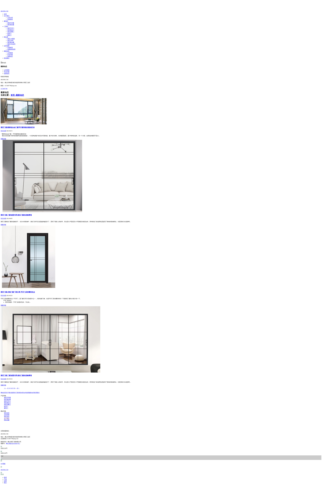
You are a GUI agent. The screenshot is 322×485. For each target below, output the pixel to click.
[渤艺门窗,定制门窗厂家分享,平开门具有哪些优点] (29, 288)
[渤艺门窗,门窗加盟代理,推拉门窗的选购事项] (44, 211)
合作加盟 (26, 392)
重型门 (9, 35)
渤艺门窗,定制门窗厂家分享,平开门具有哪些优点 (18, 292)
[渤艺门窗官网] (17, 6)
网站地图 (6, 420)
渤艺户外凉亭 (11, 44)
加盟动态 (10, 56)
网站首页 (3, 392)
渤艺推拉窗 (10, 24)
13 (9, 388)
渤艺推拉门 (10, 30)
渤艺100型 (10, 40)
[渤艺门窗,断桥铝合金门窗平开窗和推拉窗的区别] (24, 124)
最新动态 (20, 95)
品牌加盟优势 (11, 49)
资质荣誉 (10, 19)
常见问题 (10, 54)
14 (11, 388)
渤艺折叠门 (10, 31)
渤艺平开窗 (10, 23)
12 (7, 388)
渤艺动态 (6, 416)
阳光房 (21, 392)
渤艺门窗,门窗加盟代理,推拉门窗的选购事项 (16, 215)
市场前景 (10, 47)
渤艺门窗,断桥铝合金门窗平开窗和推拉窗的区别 (18, 127)
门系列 (17, 392)
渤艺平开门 (10, 28)
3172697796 (4, 88)
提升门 (9, 33)
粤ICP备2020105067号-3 (13, 443)
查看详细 (3, 139)
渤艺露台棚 (10, 42)
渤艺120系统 (11, 38)
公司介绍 (10, 17)
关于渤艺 (6, 418)
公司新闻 (10, 53)
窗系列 (13, 392)
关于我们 (8, 392)
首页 (13, 95)
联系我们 (37, 392)
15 (13, 388)
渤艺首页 (6, 413)
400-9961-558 (4, 11)
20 (17, 388)
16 (14, 388)
